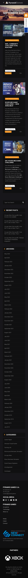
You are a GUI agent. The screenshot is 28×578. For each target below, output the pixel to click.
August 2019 (7, 423)
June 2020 (7, 387)
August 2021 (7, 332)
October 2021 (8, 324)
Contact (5, 523)
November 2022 (8, 273)
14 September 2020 (10, 129)
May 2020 (7, 391)
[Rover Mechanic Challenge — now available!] (14, 88)
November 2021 (8, 320)
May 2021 (7, 344)
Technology (6, 509)
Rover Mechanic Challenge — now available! (12, 104)
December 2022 (8, 269)
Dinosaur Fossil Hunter (10, 443)
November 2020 (8, 368)
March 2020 (7, 399)
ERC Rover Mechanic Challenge (13, 161)
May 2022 (7, 297)
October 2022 (8, 277)
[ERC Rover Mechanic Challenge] (14, 147)
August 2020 (7, 380)
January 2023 (8, 265)
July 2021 (7, 336)
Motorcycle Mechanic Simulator (13, 451)
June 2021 (7, 340)
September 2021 (9, 328)
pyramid (9, 73)
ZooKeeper (7, 471)
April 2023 (7, 257)
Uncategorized (8, 467)
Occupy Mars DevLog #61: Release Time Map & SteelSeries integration (14, 239)
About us (5, 511)
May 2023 (7, 254)
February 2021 (8, 356)
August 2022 (7, 285)
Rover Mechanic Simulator (12, 40)
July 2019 (7, 427)
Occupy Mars (8, 455)
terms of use (16, 569)
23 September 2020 (10, 70)
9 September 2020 (10, 185)
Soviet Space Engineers (10, 463)
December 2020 (8, 364)
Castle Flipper (8, 439)
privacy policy (13, 571)
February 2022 (8, 309)
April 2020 (7, 395)
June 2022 (7, 293)
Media (4, 518)
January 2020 (8, 407)
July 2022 (7, 289)
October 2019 (8, 415)
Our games (6, 507)
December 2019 (8, 411)
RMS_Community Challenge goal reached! (11, 45)
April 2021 (7, 348)
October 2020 (8, 372)
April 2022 (7, 301)
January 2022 (8, 313)
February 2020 (8, 403)
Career (5, 521)
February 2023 (8, 261)
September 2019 (9, 419)
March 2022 (7, 305)
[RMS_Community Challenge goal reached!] (14, 30)
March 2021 (7, 352)
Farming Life (7, 447)
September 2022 (9, 281)
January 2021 (8, 360)
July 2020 (7, 383)
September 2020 (9, 376)
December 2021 (8, 317)
